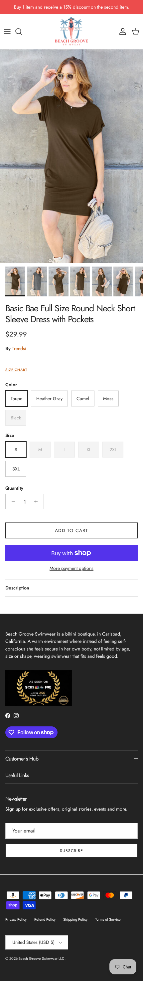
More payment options (71, 568)
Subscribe (71, 851)
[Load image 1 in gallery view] (71, 156)
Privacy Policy (16, 919)
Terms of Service (108, 919)
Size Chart (16, 369)
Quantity (14, 488)
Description (17, 587)
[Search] (22, 31)
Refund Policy (45, 919)
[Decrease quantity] (11, 501)
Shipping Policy (75, 919)
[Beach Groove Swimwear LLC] (71, 31)
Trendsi (19, 348)
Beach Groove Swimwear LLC (42, 958)
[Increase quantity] (38, 501)
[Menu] (7, 31)
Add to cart (71, 530)
